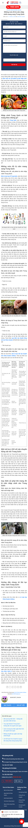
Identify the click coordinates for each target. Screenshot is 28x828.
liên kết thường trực (16, 693)
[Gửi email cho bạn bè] (15, 687)
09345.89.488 (17, 777)
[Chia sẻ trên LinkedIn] (20, 687)
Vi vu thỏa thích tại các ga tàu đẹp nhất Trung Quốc (7, 705)
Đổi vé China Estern (8, 790)
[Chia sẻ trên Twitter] (12, 687)
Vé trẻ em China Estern (9, 801)
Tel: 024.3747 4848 (7, 765)
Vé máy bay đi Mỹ (23, 792)
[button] (3, 2)
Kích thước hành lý (8, 798)
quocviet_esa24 (21, 16)
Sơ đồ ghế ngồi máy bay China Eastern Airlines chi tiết (20, 705)
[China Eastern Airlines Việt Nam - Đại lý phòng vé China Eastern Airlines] (14, 2)
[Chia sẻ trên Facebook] (10, 687)
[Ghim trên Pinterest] (18, 687)
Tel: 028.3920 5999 (7, 774)
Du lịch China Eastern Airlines (14, 10)
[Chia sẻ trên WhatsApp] (7, 687)
